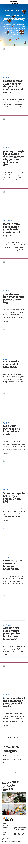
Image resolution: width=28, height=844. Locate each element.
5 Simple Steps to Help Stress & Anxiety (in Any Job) (14, 497)
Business (6, 77)
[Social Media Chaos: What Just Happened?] (14, 341)
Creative (6, 696)
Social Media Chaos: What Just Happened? (13, 364)
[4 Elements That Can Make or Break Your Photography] (14, 540)
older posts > (13, 737)
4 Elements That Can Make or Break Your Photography (13, 565)
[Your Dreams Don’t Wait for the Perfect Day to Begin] (14, 274)
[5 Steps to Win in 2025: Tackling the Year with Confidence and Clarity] (14, 61)
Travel (5, 627)
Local (5, 624)
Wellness (6, 490)
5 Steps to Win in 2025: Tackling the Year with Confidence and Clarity (13, 86)
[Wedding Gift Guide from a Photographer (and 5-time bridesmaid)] (14, 608)
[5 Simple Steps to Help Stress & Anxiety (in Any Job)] (14, 473)
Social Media (7, 220)
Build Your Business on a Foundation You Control (12, 430)
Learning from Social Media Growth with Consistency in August (12, 229)
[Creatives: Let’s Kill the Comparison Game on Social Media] (14, 678)
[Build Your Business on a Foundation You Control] (14, 406)
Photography (7, 557)
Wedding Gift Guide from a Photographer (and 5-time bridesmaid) (11, 633)
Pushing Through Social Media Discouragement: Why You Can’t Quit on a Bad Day (13, 158)
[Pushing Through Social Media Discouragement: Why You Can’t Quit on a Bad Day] (14, 131)
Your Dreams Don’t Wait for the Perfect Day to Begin (13, 298)
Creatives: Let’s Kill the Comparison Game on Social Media (14, 702)
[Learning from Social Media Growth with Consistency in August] (14, 204)
